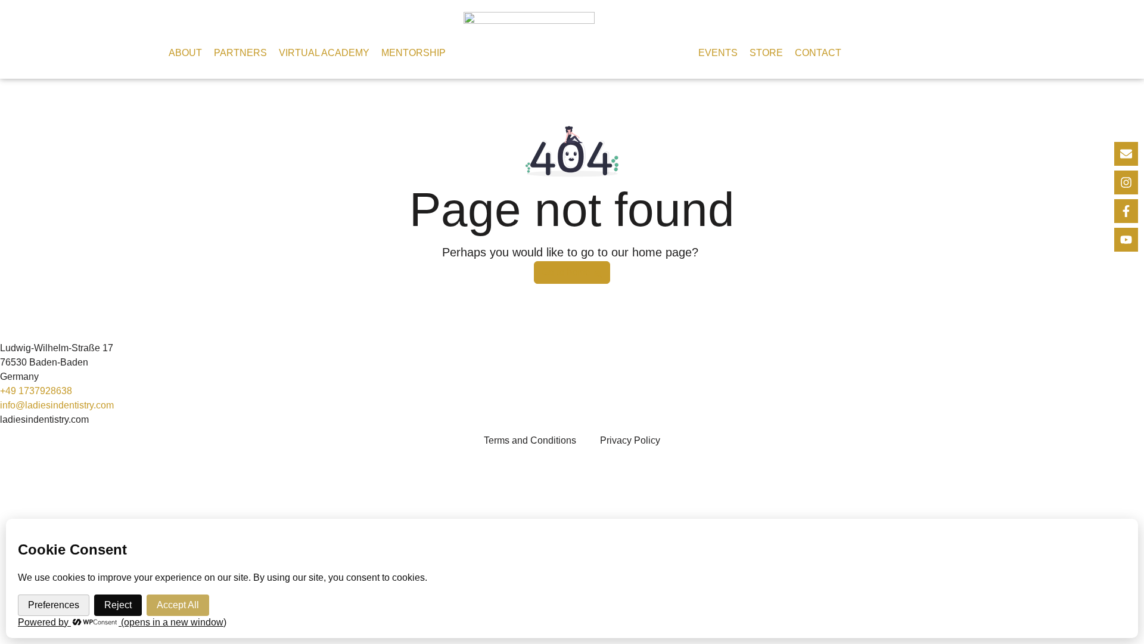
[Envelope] (1126, 154)
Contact (818, 53)
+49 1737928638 (36, 391)
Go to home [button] (567, 272)
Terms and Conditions (530, 440)
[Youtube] (1126, 240)
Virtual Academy (324, 53)
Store (766, 53)
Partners (240, 53)
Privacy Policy (630, 440)
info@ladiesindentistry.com (57, 405)
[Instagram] (1126, 182)
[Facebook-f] (1126, 211)
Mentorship (413, 53)
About (185, 53)
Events (718, 53)
